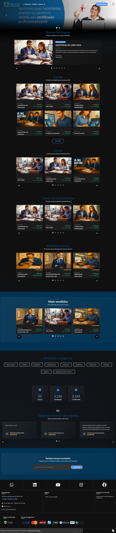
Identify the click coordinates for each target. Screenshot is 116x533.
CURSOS (34, 4)
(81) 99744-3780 (20, 503)
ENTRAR (92, 4)
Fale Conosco (7, 506)
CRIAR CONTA (101, 4)
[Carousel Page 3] (56, 68)
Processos (66, 364)
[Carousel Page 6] (64, 68)
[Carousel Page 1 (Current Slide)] (56, 28)
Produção (106, 364)
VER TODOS (58, 141)
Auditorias (79, 364)
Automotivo (93, 364)
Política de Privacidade (51, 497)
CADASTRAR (76, 467)
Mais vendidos (11, 364)
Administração (51, 364)
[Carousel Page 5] (62, 68)
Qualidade (37, 364)
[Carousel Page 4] (59, 68)
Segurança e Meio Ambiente (64, 372)
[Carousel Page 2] (59, 28)
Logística (46, 372)
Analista (24, 364)
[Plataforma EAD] (113, 530)
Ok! (80, 530)
